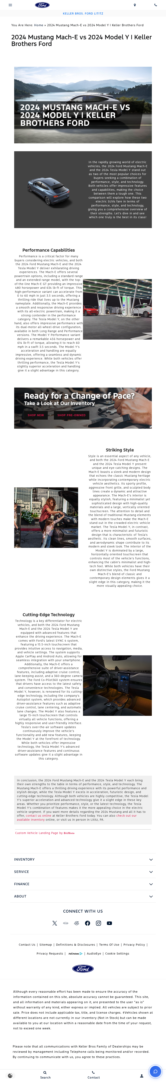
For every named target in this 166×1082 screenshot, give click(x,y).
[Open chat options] (155, 1071)
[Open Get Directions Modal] (135, 5)
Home (38, 25)
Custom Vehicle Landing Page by (45, 833)
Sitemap (45, 944)
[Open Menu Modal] (10, 5)
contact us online (38, 815)
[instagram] (98, 923)
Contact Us (27, 944)
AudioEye (94, 953)
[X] (54, 923)
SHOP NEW (36, 415)
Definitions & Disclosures (75, 944)
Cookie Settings (117, 953)
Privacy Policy (134, 944)
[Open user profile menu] (142, 1076)
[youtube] (109, 923)
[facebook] (87, 923)
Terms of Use (109, 944)
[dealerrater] (76, 923)
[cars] (65, 923)
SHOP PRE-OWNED (71, 415)
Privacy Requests (50, 953)
